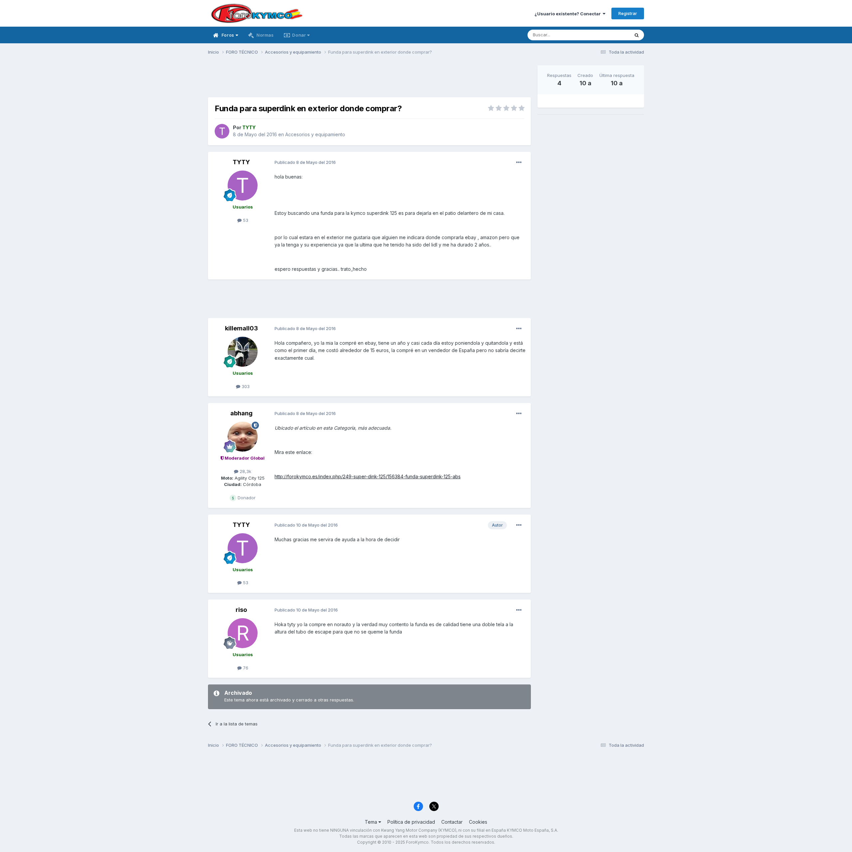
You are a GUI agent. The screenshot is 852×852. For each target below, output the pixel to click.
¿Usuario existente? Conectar (568, 13)
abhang (241, 413)
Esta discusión (606, 34)
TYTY (241, 162)
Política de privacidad (411, 822)
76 (245, 667)
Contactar (452, 822)
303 (245, 386)
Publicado (305, 162)
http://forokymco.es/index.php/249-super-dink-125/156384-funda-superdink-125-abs (368, 476)
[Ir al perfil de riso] (243, 633)
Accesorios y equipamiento (315, 134)
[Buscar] (636, 35)
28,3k (244, 471)
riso (241, 609)
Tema (371, 822)
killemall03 (241, 328)
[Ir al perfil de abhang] (243, 437)
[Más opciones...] (519, 163)
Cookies (478, 822)
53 (245, 220)
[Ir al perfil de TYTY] (222, 131)
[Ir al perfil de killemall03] (243, 352)
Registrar (627, 13)
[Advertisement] (369, 80)
